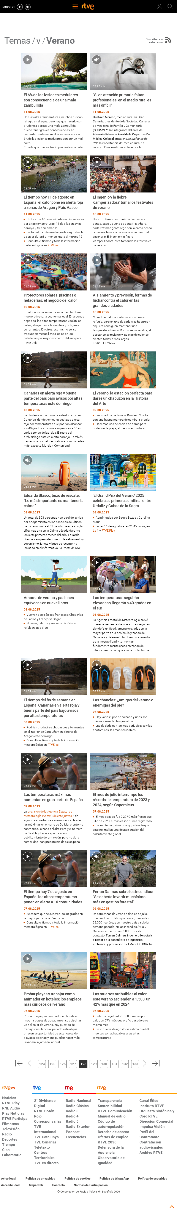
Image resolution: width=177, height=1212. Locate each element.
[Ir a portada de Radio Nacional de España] (80, 1089)
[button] (18, 1063)
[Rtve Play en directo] (19, 7)
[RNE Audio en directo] (27, 7)
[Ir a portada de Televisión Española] (48, 1089)
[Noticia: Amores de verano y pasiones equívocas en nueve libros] (54, 593)
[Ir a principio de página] (172, 1207)
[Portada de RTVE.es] (88, 7)
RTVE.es (52, 245)
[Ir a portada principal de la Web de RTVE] (16, 1087)
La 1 (96, 530)
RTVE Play (108, 530)
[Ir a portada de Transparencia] (136, 1089)
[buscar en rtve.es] (170, 6)
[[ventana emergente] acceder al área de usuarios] (160, 6)
